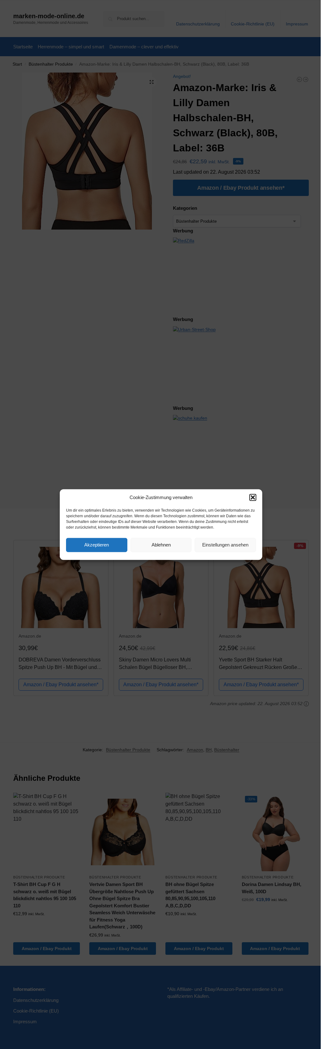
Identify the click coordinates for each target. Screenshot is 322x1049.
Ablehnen (161, 544)
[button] (253, 497)
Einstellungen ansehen (225, 544)
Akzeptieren (96, 544)
